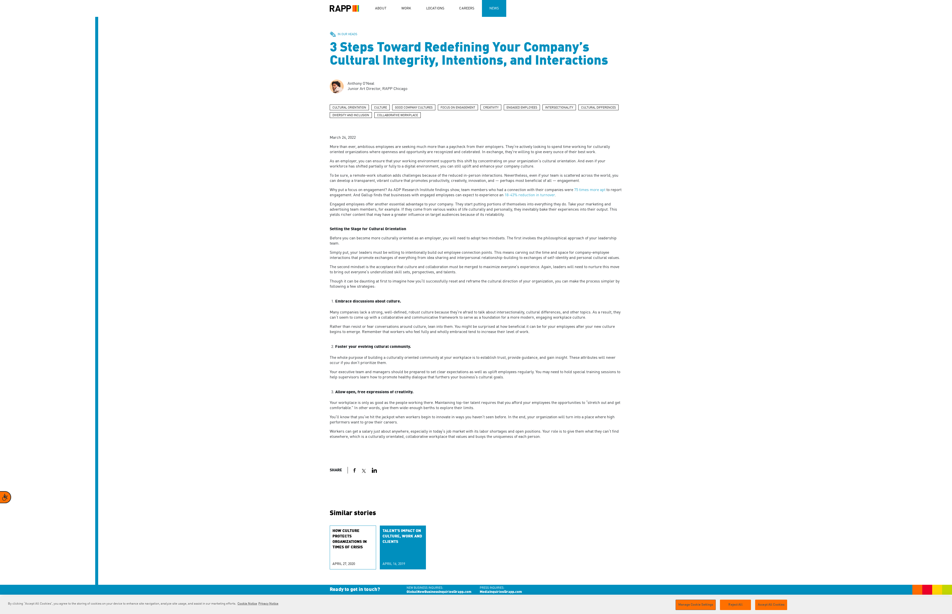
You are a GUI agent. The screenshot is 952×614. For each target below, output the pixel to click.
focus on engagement (458, 107)
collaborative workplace (397, 115)
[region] (476, 605)
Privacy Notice (268, 603)
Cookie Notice (247, 603)
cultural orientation (349, 107)
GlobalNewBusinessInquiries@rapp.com (439, 592)
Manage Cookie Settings (695, 604)
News (494, 8)
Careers (466, 8)
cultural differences (598, 107)
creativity (491, 107)
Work (406, 8)
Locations (435, 8)
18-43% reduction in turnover (530, 195)
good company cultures (414, 107)
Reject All (735, 604)
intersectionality (559, 107)
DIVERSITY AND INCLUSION (350, 115)
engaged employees (521, 107)
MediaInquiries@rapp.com (501, 592)
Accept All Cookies (771, 604)
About (381, 8)
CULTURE (380, 107)
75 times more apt (589, 190)
